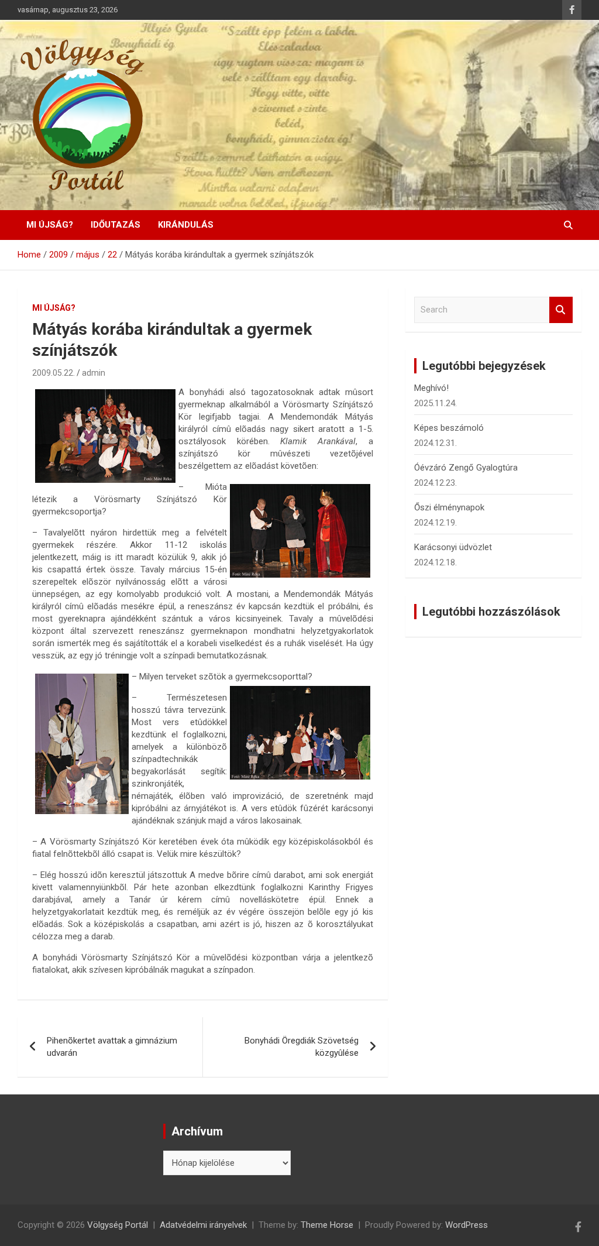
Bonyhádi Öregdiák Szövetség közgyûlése (302, 1046)
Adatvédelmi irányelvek (203, 1225)
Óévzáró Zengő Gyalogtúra (466, 467)
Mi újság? (49, 224)
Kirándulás (186, 224)
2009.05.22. (53, 372)
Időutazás (115, 224)
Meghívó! (431, 388)
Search (561, 310)
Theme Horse (327, 1225)
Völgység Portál (117, 1225)
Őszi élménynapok (449, 507)
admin (93, 372)
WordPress (466, 1225)
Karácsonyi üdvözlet (453, 547)
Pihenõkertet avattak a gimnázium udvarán (112, 1046)
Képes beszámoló (449, 428)
